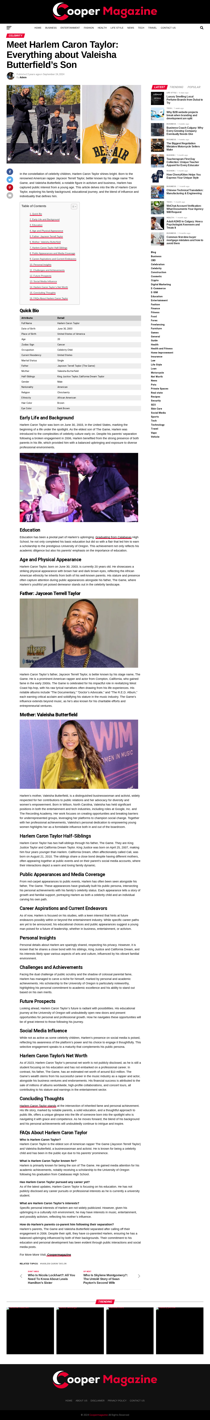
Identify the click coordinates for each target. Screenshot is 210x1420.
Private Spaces (159, 388)
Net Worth (157, 376)
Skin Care (156, 408)
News (130, 27)
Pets (153, 384)
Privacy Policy (117, 1400)
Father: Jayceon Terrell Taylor (47, 236)
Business (51, 27)
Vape (154, 433)
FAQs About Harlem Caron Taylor (50, 298)
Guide (154, 340)
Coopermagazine (98, 1415)
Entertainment (70, 27)
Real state (157, 392)
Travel (152, 27)
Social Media (158, 412)
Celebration (158, 264)
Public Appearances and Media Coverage (53, 253)
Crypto (155, 280)
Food (154, 316)
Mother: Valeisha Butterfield (46, 242)
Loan (154, 368)
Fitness (155, 312)
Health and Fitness (162, 348)
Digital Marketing (161, 284)
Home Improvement (162, 352)
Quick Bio (37, 213)
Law (153, 360)
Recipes (155, 396)
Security (156, 400)
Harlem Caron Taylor (53, 1264)
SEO (153, 404)
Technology (157, 424)
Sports (155, 416)
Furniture (156, 328)
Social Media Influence (45, 281)
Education (37, 225)
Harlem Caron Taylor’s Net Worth (50, 287)
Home (37, 27)
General (155, 336)
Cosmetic (156, 276)
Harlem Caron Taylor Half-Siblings (49, 247)
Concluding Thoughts (44, 292)
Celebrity (156, 268)
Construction (158, 272)
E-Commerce (158, 288)
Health (102, 27)
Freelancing (158, 324)
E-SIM (154, 292)
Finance (155, 308)
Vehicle (155, 436)
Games (155, 332)
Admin (23, 77)
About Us (81, 1400)
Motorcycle (157, 372)
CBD (153, 260)
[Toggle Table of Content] (72, 206)
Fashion (89, 27)
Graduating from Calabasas (113, 537)
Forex (154, 320)
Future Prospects (42, 275)
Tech (141, 27)
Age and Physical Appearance (47, 230)
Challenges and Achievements (49, 270)
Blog (153, 252)
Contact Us (168, 27)
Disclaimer (98, 1400)
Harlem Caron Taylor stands (38, 1105)
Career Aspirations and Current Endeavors (54, 259)
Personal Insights (42, 264)
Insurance (156, 356)
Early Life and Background (46, 219)
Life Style (117, 27)
